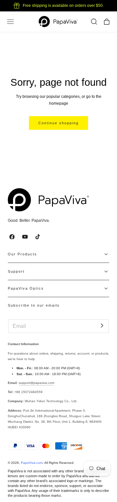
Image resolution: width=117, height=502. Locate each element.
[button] (10, 21)
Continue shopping (58, 123)
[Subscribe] (102, 325)
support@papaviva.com (36, 383)
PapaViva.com (32, 462)
